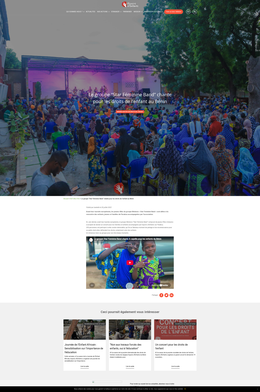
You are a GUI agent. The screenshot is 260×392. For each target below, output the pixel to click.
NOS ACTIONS (102, 12)
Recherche (195, 11)
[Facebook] (161, 295)
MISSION (137, 12)
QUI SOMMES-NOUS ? (74, 12)
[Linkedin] (172, 295)
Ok (185, 389)
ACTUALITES (90, 12)
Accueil (66, 199)
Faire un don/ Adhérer (173, 12)
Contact (188, 11)
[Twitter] (166, 295)
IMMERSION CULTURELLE (153, 12)
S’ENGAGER (115, 12)
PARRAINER (127, 12)
